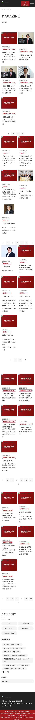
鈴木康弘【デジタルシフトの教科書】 (15, 655)
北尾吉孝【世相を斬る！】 (11, 652)
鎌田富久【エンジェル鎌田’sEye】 (14, 648)
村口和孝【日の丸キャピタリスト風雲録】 (16, 665)
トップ (3, 9)
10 (31, 599)
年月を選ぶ (5, 681)
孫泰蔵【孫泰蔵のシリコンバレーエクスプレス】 (17, 660)
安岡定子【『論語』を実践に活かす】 (14, 669)
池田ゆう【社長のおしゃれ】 (12, 645)
